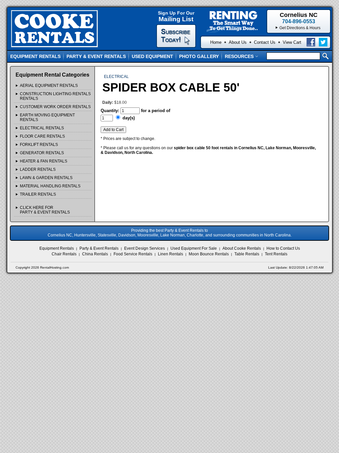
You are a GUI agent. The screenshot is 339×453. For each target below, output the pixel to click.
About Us (238, 42)
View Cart (292, 42)
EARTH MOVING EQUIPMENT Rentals (47, 117)
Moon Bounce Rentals (209, 254)
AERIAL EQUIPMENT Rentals (49, 85)
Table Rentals (246, 254)
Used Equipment (152, 56)
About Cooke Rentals (241, 248)
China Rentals (95, 254)
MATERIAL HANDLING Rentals (50, 186)
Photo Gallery (199, 56)
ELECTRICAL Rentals (42, 128)
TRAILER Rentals (38, 194)
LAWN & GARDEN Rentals (46, 177)
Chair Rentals (64, 254)
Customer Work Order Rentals (55, 106)
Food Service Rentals (133, 254)
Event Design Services (144, 248)
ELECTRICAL (116, 76)
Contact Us (264, 42)
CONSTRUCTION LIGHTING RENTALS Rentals (55, 96)
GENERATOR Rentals (42, 153)
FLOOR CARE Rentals (42, 136)
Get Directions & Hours (299, 28)
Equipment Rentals (35, 56)
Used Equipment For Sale (193, 248)
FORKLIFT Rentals (39, 144)
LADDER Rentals (38, 169)
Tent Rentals (276, 254)
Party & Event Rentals (96, 56)
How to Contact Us (283, 248)
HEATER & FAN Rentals (43, 161)
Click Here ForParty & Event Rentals (45, 210)
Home (215, 42)
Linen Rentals (170, 254)
